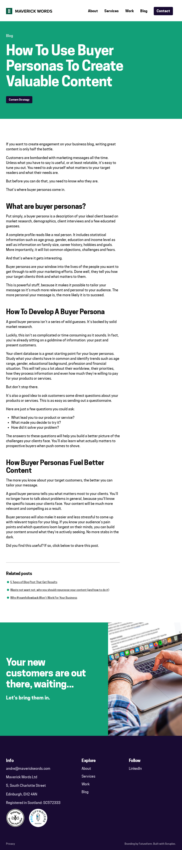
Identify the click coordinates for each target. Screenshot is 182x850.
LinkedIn (135, 768)
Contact (163, 11)
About (93, 11)
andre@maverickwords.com (28, 768)
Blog (143, 11)
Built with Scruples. (164, 843)
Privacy (10, 843)
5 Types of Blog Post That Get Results (33, 582)
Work (129, 11)
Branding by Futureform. (139, 843)
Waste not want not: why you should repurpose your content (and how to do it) (59, 590)
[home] (29, 11)
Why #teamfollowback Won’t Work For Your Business (43, 597)
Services (111, 11)
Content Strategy (19, 99)
